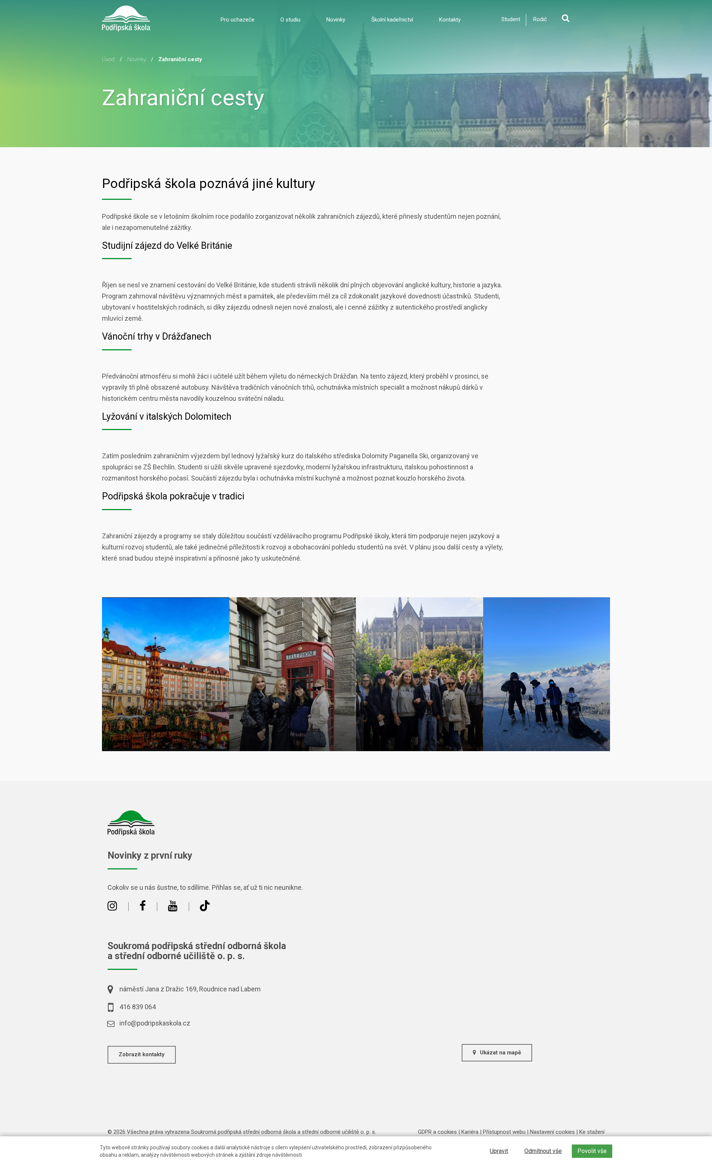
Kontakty (450, 19)
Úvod (108, 59)
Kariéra (469, 1132)
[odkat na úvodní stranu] (126, 18)
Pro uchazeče (237, 19)
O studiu (290, 19)
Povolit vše (592, 1151)
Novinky (335, 19)
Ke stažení (591, 1132)
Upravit (499, 1151)
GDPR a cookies (437, 1132)
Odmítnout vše (543, 1151)
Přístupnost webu (504, 1132)
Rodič (540, 19)
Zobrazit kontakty (142, 1054)
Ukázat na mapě (500, 1052)
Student (510, 19)
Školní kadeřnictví (392, 19)
